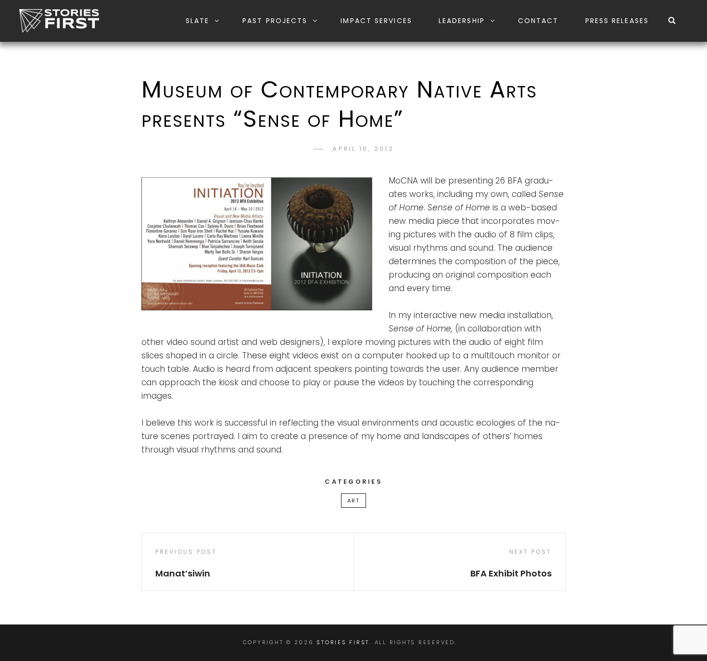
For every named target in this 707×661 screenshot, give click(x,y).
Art (353, 500)
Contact (538, 20)
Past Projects (274, 20)
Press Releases (617, 20)
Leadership (462, 20)
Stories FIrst (342, 642)
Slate (198, 20)
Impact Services (376, 20)
